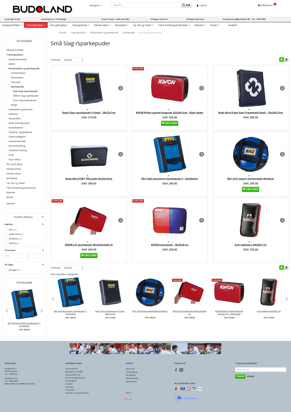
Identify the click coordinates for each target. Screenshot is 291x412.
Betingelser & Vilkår (74, 371)
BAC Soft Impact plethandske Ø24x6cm (250, 178)
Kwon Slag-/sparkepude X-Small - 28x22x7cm (88, 112)
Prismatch (69, 390)
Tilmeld (240, 376)
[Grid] (281, 59)
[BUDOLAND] (42, 8)
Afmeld (250, 376)
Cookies (69, 384)
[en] (130, 399)
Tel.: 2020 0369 (258, 19)
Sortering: (55, 59)
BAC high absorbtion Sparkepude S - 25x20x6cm (24, 324)
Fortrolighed (70, 381)
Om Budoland (71, 368)
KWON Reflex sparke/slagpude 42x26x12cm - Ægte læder (169, 112)
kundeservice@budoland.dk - (237, 19)
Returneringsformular (75, 378)
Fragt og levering (72, 374)
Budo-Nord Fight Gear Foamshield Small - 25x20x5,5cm (250, 112)
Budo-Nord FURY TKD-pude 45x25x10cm (89, 178)
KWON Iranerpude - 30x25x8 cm (169, 244)
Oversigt (69, 387)
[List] (286, 59)
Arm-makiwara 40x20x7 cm (250, 244)
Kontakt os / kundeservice (77, 393)
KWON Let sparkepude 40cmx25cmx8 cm (89, 244)
